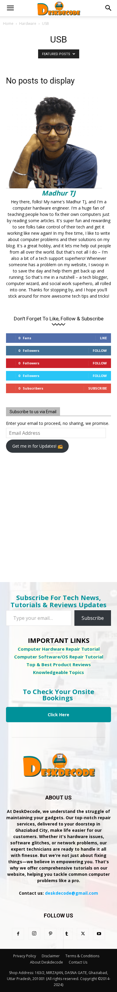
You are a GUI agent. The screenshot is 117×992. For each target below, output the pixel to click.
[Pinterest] (50, 934)
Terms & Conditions (82, 955)
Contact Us (78, 962)
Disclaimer (51, 955)
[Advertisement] (54, 513)
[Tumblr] (67, 934)
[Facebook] (18, 934)
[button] (10, 8)
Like (103, 338)
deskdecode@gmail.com (71, 893)
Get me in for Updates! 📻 (37, 446)
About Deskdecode (46, 962)
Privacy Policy (24, 955)
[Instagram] (34, 934)
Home (8, 23)
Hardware (27, 23)
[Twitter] (83, 934)
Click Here (58, 714)
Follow (100, 350)
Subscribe (97, 388)
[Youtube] (99, 934)
